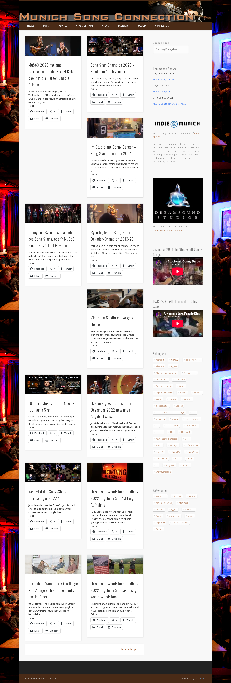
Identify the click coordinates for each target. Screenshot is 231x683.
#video (159, 399)
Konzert (159, 432)
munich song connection (166, 438)
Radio (190, 458)
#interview (180, 379)
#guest (174, 366)
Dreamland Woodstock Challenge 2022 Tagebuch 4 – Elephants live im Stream (53, 590)
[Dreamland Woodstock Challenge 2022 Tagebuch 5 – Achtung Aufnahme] (115, 472)
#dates (62, 25)
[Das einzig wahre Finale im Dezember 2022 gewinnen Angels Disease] (115, 384)
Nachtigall (174, 445)
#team (105, 25)
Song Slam (170, 465)
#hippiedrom (162, 379)
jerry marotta (192, 425)
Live (172, 432)
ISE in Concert (172, 425)
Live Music (186, 432)
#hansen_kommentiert (166, 373)
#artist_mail (161, 496)
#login (142, 25)
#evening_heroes (193, 359)
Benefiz (179, 405)
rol (157, 465)
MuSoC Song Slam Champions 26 (169, 103)
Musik (187, 438)
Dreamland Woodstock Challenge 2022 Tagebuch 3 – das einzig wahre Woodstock (115, 590)
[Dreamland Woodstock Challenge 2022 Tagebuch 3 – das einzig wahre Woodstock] (115, 564)
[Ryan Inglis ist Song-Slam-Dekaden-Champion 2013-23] (115, 213)
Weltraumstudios (163, 471)
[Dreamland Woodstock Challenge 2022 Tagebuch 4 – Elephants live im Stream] (53, 564)
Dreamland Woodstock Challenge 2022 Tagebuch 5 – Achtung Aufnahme (115, 498)
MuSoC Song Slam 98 (163, 79)
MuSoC (159, 445)
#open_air (160, 522)
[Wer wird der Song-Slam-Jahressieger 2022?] (53, 472)
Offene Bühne (192, 445)
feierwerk (160, 419)
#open (46, 25)
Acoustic (173, 399)
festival (175, 419)
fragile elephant (193, 419)
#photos (183, 392)
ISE (157, 425)
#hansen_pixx (190, 373)
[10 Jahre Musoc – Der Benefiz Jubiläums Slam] (53, 384)
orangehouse (162, 458)
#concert (160, 359)
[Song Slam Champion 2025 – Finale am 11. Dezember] (115, 46)
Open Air (160, 451)
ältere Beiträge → (129, 649)
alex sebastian (162, 405)
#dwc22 (174, 359)
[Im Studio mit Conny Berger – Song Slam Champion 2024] (115, 128)
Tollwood (186, 465)
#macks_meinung (164, 386)
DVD (194, 412)
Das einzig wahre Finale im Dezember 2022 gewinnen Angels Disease (111, 409)
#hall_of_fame (84, 25)
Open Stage (193, 451)
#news (30, 25)
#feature (160, 366)
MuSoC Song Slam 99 (163, 91)
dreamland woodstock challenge (170, 412)
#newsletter (174, 516)
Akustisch (188, 399)
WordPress (200, 678)
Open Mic (175, 451)
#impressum (162, 25)
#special (198, 392)
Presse (178, 458)
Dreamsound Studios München (168, 229)
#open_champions (164, 392)
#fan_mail (183, 502)
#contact (124, 25)
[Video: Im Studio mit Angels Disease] (115, 298)
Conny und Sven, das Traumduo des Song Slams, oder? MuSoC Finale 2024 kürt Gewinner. (51, 238)
